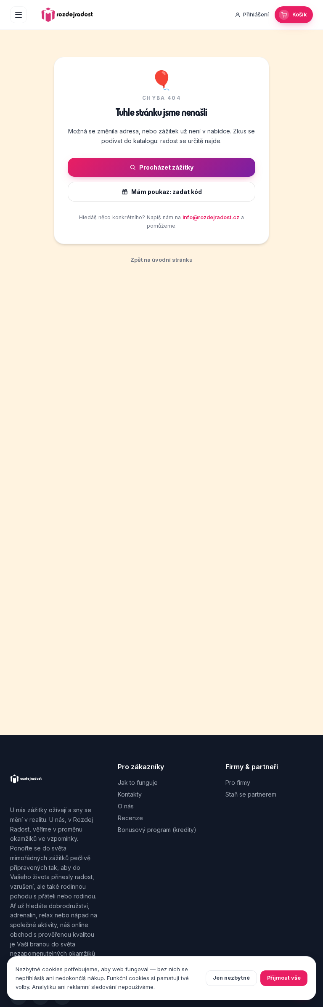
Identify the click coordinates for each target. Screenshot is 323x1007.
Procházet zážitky (166, 167)
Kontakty (130, 794)
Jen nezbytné (231, 978)
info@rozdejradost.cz (211, 217)
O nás (126, 806)
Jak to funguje (138, 782)
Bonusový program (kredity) (157, 829)
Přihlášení (256, 14)
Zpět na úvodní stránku (161, 259)
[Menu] (18, 14)
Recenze (130, 817)
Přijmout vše (284, 978)
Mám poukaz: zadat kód (166, 191)
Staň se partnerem (250, 794)
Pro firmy (237, 782)
